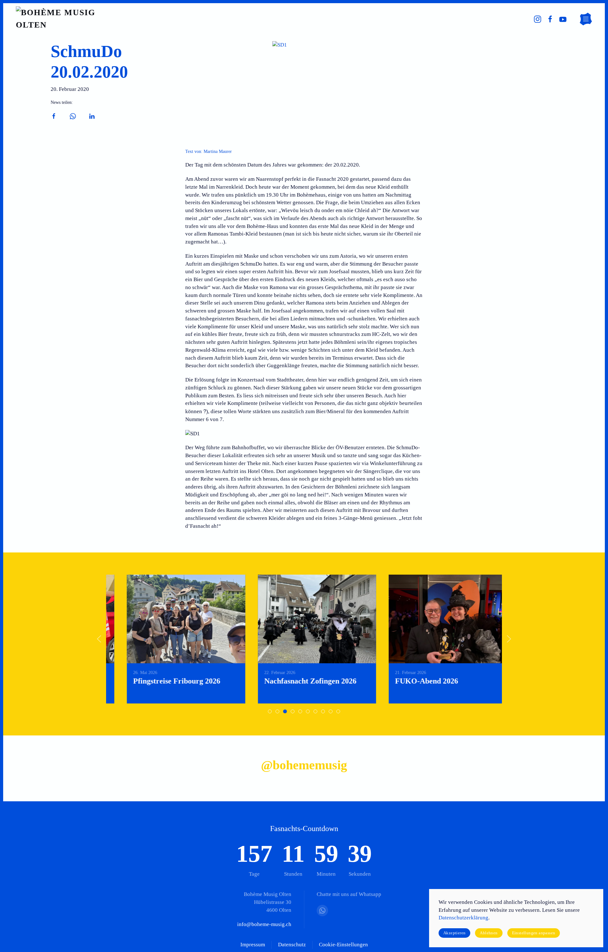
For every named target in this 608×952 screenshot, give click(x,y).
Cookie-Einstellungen (343, 945)
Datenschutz (292, 945)
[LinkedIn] (92, 116)
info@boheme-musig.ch (264, 924)
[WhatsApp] (73, 116)
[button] (586, 19)
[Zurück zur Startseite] (65, 19)
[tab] (270, 711)
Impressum (252, 945)
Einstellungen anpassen (533, 932)
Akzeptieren (454, 932)
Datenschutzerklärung (463, 918)
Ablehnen (488, 932)
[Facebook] (54, 116)
